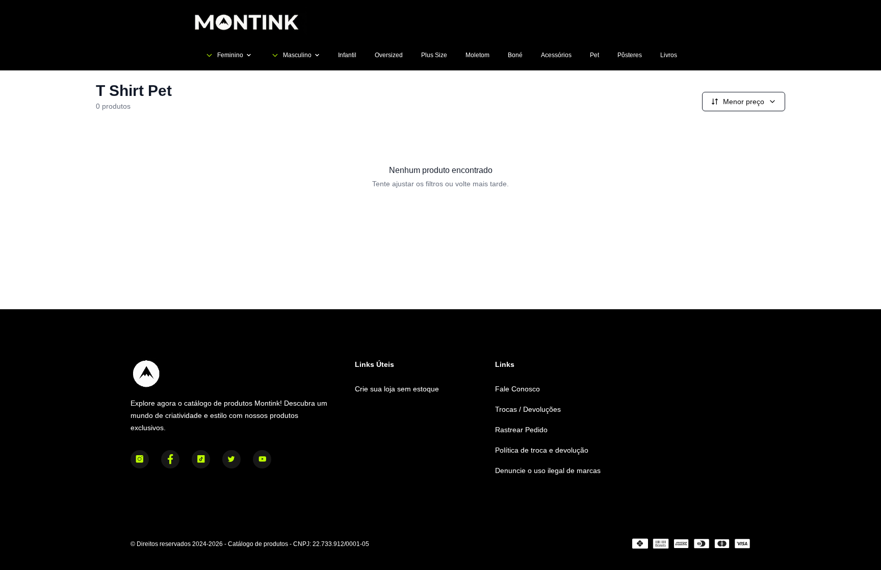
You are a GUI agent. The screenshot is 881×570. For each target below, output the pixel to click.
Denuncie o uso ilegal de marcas (548, 470)
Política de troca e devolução (541, 450)
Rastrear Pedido (521, 430)
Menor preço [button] (743, 101)
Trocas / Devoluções (528, 409)
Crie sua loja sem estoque (397, 389)
